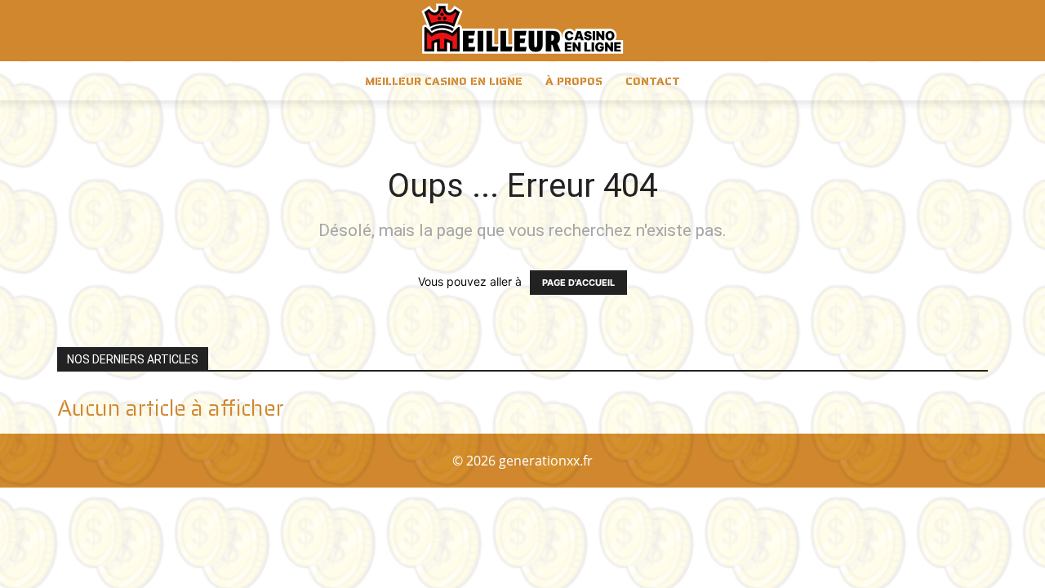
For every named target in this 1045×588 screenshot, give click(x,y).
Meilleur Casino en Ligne (443, 81)
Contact (652, 81)
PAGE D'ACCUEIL (578, 282)
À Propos (574, 81)
